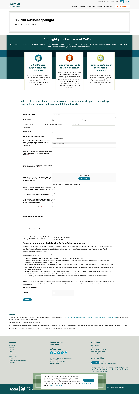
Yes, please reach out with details (62, 237)
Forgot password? (112, 363)
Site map (12, 362)
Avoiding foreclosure (98, 354)
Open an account (122, 6)
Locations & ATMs (101, 1)
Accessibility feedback (98, 351)
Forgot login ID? (104, 363)
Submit (27, 299)
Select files (84, 178)
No (54, 189)
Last (85, 120)
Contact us (95, 345)
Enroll (102, 361)
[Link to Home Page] (14, 5)
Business (82, 6)
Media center (13, 354)
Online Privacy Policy (55, 385)
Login (95, 362)
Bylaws (11, 358)
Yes (54, 187)
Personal (75, 6)
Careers (112, 1)
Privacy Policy (13, 356)
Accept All (88, 380)
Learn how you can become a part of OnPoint (78, 317)
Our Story (12, 345)
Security (11, 349)
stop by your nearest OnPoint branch (105, 317)
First (53, 120)
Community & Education (104, 6)
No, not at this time (58, 239)
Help (117, 1)
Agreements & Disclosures (17, 360)
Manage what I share (88, 383)
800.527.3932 (54, 363)
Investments (91, 6)
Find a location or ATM (98, 349)
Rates (108, 1)
